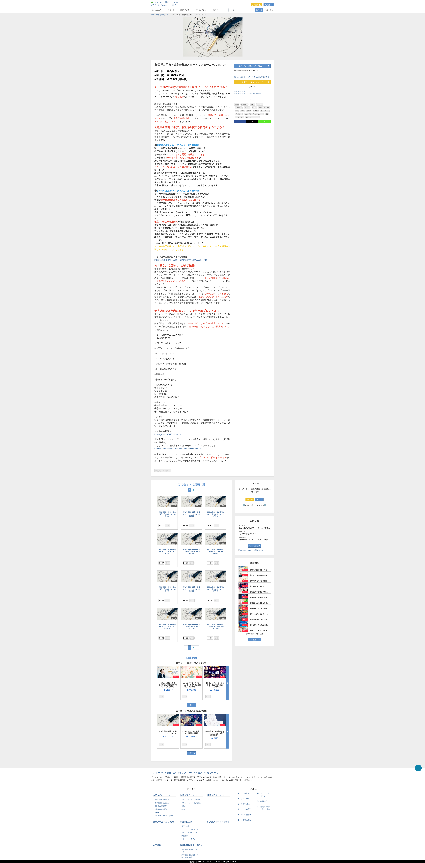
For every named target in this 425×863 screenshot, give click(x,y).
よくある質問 (246, 809)
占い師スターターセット (218, 822)
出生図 (254, 107)
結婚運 (249, 111)
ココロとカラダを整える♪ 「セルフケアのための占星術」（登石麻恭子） (192, 685)
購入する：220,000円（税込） (251, 66)
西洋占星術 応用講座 (162, 803)
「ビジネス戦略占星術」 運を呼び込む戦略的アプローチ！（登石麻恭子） (168, 685)
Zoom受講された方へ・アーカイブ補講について (258, 528)
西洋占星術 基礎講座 (255, 93)
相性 (266, 114)
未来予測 (256, 111)
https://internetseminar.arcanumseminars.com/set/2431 (178, 448)
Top (152, 15)
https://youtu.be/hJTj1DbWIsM (167, 434)
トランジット (265, 111)
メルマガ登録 (246, 820)
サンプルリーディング (252, 117)
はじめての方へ (157, 10)
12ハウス (247, 107)
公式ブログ (245, 799)
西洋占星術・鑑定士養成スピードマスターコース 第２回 (192, 514)
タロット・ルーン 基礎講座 (191, 800)
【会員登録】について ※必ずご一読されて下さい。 (260, 539)
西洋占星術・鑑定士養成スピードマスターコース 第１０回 (167, 626)
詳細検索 (268, 10)
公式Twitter (245, 804)
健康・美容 (185, 826)
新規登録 (255, 5)
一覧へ (190, 705)
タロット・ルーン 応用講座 (191, 803)
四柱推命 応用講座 (161, 809)
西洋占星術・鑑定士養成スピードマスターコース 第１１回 (192, 626)
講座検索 (259, 10)
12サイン (259, 104)
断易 (183, 809)
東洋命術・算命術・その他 (164, 816)
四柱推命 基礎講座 (161, 806)
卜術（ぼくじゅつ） (189, 795)
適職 (236, 111)
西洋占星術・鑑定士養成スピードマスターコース (168, 732)
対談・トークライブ (188, 839)
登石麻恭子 (244, 104)
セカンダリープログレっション (253, 114)
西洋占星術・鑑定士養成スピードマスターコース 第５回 (192, 551)
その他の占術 (186, 822)
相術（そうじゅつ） (216, 795)
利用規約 (263, 801)
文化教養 (185, 836)
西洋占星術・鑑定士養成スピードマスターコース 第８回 (192, 589)
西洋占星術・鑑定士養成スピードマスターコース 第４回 (168, 551)
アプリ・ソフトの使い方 (190, 829)
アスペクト (238, 107)
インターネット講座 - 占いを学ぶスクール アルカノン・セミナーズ (184, 772)
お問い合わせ (246, 814)
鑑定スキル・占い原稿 (163, 822)
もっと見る (253, 546)
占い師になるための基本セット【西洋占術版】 (191, 732)
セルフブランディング (189, 832)
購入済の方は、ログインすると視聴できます (251, 77)
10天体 (252, 104)
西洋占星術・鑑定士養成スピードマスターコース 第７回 (168, 589)
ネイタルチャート (264, 107)
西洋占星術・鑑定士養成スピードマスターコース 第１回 (168, 514)
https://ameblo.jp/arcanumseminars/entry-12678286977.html (181, 259)
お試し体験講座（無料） (191, 845)
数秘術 (157, 812)
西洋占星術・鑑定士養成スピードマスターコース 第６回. (216, 551)
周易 (183, 806)
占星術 (237, 104)
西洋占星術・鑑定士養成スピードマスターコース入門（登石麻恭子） (214, 733)
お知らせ (215, 10)
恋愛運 (242, 111)
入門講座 (157, 845)
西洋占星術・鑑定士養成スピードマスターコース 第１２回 (216, 626)
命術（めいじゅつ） (163, 15)
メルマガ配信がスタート (248, 534)
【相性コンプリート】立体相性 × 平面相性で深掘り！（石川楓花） (214, 685)
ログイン (268, 5)
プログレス (238, 114)
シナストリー (239, 117)
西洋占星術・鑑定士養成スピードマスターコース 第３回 (216, 514)
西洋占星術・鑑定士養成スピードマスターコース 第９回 (216, 589)
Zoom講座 (245, 793)
